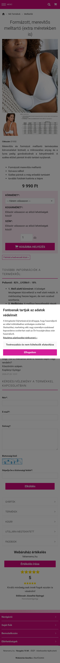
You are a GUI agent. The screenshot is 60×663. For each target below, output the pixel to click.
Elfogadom (30, 352)
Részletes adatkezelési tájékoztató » (20, 337)
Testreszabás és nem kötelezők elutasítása (30, 344)
